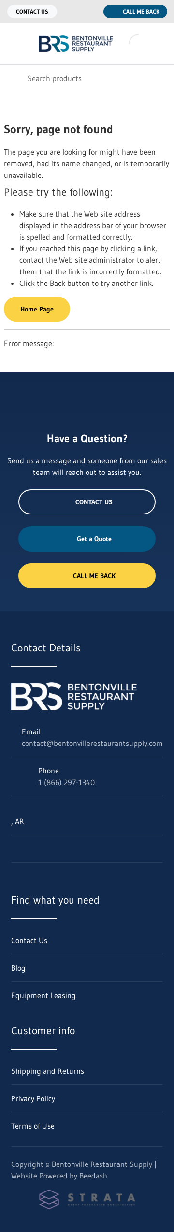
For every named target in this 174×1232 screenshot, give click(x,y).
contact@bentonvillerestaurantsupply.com (92, 743)
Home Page (37, 309)
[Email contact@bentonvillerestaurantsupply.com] (70, 11)
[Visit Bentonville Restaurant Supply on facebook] (56, 848)
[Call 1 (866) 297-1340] (90, 11)
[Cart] (159, 43)
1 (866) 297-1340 (66, 782)
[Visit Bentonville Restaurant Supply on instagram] (35, 848)
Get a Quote (94, 538)
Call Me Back (141, 11)
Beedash (93, 1175)
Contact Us (32, 11)
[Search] (14, 78)
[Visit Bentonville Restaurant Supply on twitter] (15, 848)
